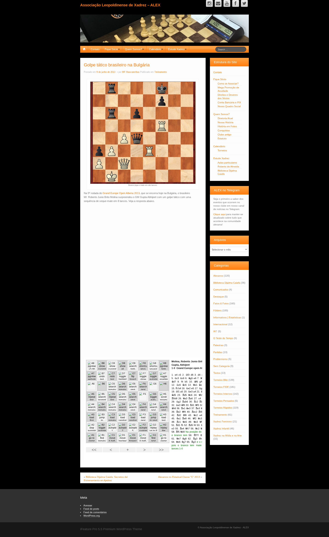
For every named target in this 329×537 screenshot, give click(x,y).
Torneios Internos (222, 393)
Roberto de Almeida (228, 166)
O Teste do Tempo (223, 338)
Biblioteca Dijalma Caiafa (226, 282)
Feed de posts (91, 508)
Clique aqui (219, 214)
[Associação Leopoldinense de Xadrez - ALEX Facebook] (235, 3)
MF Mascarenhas (130, 72)
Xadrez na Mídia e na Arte (227, 435)
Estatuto (222, 138)
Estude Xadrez (176, 49)
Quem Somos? (133, 49)
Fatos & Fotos (221, 303)
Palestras (218, 345)
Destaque (218, 296)
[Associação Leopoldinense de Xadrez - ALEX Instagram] (209, 3)
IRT (215, 331)
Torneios (222, 150)
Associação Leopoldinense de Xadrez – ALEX (120, 5)
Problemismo (220, 359)
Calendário (155, 49)
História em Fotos (227, 126)
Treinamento (160, 72)
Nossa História (225, 122)
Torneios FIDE (221, 387)
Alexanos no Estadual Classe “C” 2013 (179, 477)
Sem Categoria (221, 366)
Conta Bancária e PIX (229, 102)
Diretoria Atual (225, 118)
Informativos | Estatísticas (227, 317)
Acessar (87, 505)
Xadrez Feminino (222, 421)
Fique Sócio (111, 49)
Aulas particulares (227, 162)
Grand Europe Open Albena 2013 (121, 193)
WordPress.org (91, 515)
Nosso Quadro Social (229, 106)
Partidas (217, 352)
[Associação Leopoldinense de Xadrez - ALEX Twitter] (244, 3)
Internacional (220, 324)
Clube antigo (224, 134)
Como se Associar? (228, 83)
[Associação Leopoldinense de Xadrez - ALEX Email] (218, 3)
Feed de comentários (95, 512)
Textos (216, 373)
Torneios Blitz (220, 380)
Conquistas (224, 130)
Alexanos (218, 275)
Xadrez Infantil (221, 428)
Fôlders (217, 310)
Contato (95, 49)
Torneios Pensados (223, 400)
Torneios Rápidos (222, 407)
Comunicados (220, 289)
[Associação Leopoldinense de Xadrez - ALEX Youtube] (226, 3)
